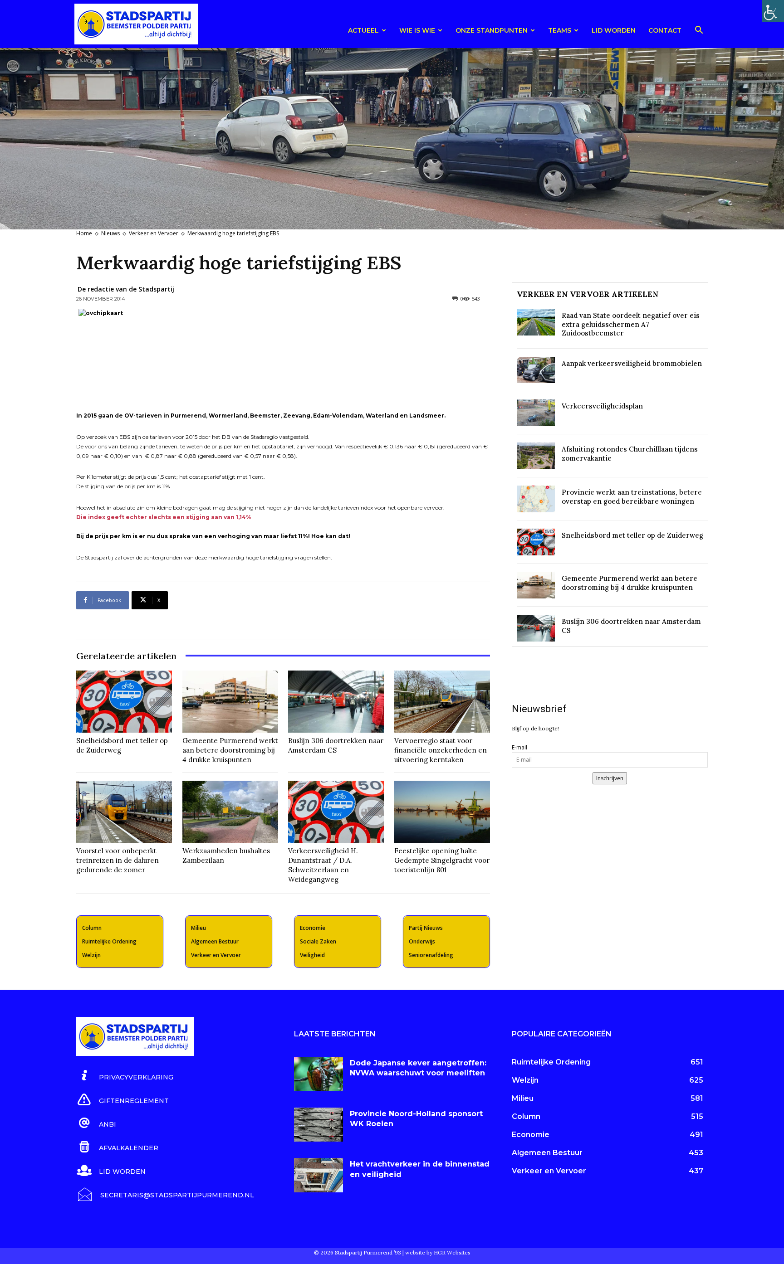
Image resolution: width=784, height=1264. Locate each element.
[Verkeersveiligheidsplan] (536, 412)
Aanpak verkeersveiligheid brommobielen (632, 363)
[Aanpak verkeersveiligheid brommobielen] (536, 370)
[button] (699, 31)
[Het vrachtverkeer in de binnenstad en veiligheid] (318, 1175)
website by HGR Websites (437, 1252)
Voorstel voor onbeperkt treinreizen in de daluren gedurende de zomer (117, 860)
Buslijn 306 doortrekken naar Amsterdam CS (335, 745)
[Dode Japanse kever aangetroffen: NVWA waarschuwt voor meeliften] (318, 1074)
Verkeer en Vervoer (153, 233)
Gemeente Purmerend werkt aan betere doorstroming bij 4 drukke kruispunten (230, 750)
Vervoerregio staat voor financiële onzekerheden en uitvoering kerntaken (440, 750)
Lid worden (614, 30)
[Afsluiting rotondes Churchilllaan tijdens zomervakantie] (536, 455)
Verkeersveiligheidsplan (602, 406)
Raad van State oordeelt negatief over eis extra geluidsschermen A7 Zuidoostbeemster (631, 324)
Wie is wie (417, 30)
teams (559, 30)
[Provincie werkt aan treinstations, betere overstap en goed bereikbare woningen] (536, 499)
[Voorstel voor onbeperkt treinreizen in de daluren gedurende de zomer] (124, 812)
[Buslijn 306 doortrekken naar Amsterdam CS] (336, 702)
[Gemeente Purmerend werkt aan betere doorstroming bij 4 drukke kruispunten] (230, 702)
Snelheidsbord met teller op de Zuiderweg (632, 535)
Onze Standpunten (492, 30)
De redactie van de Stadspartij (126, 289)
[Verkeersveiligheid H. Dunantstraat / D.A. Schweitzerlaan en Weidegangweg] (336, 812)
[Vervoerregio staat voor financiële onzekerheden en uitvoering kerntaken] (442, 702)
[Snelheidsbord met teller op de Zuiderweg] (124, 702)
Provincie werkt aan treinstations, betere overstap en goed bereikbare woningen (632, 497)
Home (84, 233)
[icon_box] (124, 1076)
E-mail (519, 747)
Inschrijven (609, 778)
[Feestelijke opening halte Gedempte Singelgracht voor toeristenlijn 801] (442, 812)
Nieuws (110, 233)
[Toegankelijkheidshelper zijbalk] (773, 11)
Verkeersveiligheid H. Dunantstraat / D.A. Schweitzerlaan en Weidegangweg (323, 865)
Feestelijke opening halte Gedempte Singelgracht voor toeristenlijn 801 (442, 860)
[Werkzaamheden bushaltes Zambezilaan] (230, 812)
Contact (664, 30)
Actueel (363, 30)
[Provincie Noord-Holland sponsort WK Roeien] (318, 1125)
